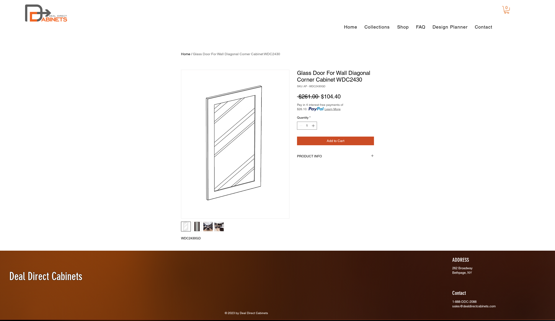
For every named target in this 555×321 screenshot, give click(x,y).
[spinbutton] (307, 125)
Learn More (333, 109)
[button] (506, 10)
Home (185, 54)
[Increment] (313, 125)
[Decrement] (300, 125)
